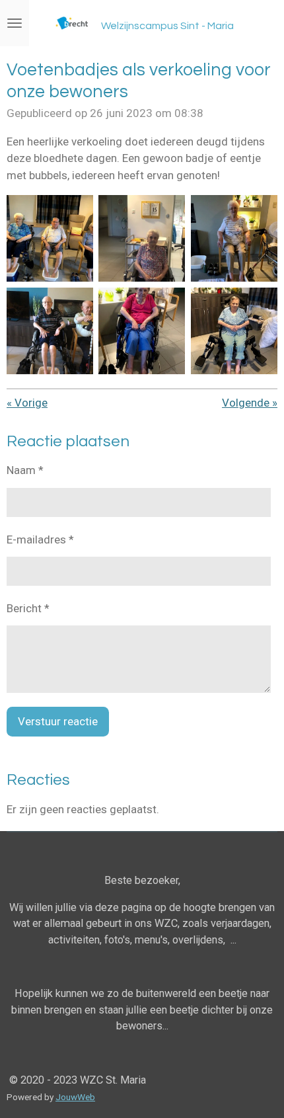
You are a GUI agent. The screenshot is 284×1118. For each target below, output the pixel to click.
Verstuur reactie (58, 721)
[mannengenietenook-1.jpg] (50, 330)
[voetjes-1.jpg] (234, 330)
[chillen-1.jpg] (234, 238)
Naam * (25, 470)
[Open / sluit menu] (14, 23)
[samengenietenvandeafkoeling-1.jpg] (50, 238)
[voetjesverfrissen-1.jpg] (142, 330)
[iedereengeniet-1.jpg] (142, 238)
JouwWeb (75, 1097)
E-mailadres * (40, 539)
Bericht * (28, 608)
